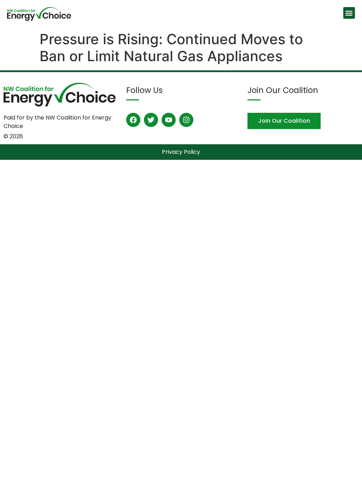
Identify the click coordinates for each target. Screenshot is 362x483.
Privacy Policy (181, 152)
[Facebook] (133, 120)
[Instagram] (186, 120)
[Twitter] (151, 120)
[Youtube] (169, 120)
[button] (349, 13)
